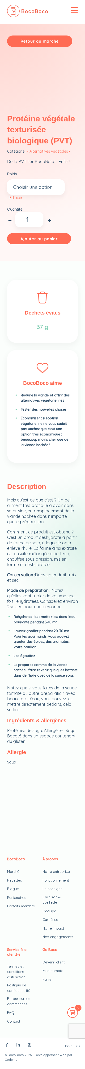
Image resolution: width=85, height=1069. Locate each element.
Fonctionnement (55, 880)
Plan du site (72, 1046)
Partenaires (16, 897)
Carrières (50, 919)
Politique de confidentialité (18, 988)
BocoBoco (16, 1055)
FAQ (10, 1012)
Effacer (15, 197)
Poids (12, 174)
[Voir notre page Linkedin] (18, 1045)
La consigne (52, 889)
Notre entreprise (56, 871)
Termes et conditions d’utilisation (16, 971)
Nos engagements (57, 937)
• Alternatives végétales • (48, 151)
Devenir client (53, 962)
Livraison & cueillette (51, 900)
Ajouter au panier (39, 238)
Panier (47, 979)
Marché (13, 871)
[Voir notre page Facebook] (7, 1045)
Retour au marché (40, 41)
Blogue (13, 889)
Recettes (14, 880)
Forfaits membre (21, 906)
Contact (13, 1021)
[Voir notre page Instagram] (29, 1045)
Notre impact (53, 928)
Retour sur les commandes (18, 1001)
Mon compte (52, 970)
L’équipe (49, 911)
